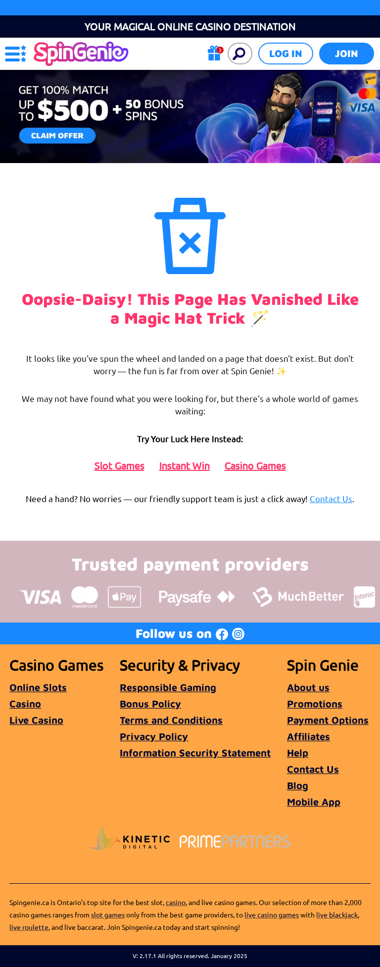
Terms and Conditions (171, 720)
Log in (285, 53)
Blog (297, 785)
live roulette (28, 926)
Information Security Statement (195, 752)
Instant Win (184, 465)
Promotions (314, 703)
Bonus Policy (150, 703)
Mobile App (313, 801)
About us (308, 687)
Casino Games (255, 465)
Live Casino (36, 720)
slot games (108, 914)
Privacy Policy (154, 736)
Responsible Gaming (168, 687)
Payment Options (328, 720)
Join (346, 53)
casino (176, 902)
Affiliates (308, 736)
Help (297, 752)
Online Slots (38, 687)
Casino (25, 703)
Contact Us (331, 498)
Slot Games (119, 465)
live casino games (271, 914)
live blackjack (337, 914)
